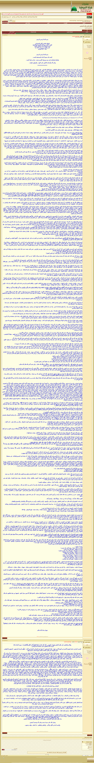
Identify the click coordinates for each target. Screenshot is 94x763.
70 (37, 762)
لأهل (82, 738)
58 (44, 762)
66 (39, 762)
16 (72, 762)
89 (19, 762)
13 (74, 762)
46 (48, 762)
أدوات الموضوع (13, 33)
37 (55, 762)
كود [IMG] (90, 747)
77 (31, 762)
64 (40, 762)
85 (23, 762)
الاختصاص (90, 738)
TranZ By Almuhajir (55, 757)
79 (29, 762)
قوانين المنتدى (90, 749)
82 (26, 762)
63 (41, 762)
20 (68, 762)
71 (36, 762)
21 (67, 762)
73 (34, 762)
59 (43, 762)
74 (33, 762)
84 (24, 762)
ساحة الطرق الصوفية (80, 20)
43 (50, 762)
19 (69, 762)
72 (35, 762)
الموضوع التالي (45, 740)
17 (71, 762)
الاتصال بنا (6, 755)
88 (20, 762)
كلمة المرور (13, 21)
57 (45, 762)
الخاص (88, 738)
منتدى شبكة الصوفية (87, 20)
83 (25, 762)
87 (21, 762)
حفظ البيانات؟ (5, 20)
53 (47, 762)
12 (75, 762)
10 (76, 762)
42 (51, 762)
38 (54, 762)
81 (27, 762)
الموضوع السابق (49, 740)
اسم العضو (14, 20)
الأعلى (2, 755)
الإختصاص (86, 738)
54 (46, 762)
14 (73, 762)
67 (38, 762)
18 (70, 762)
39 (53, 762)
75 (32, 762)
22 (66, 762)
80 (28, 762)
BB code (90, 746)
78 (30, 762)
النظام (84, 738)
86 (22, 762)
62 (42, 762)
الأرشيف (4, 755)
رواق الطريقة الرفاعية (72, 20)
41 (52, 762)
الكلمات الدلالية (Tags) (88, 737)
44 (49, 762)
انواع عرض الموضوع (6, 33)
